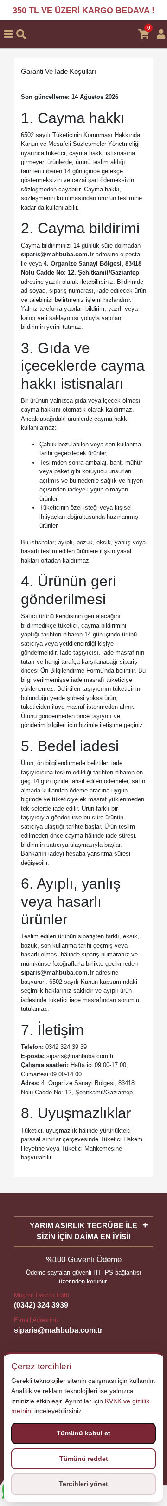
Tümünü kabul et (83, 1433)
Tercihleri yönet (83, 1483)
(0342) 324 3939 (41, 1305)
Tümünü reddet (83, 1458)
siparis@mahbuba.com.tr (58, 1330)
